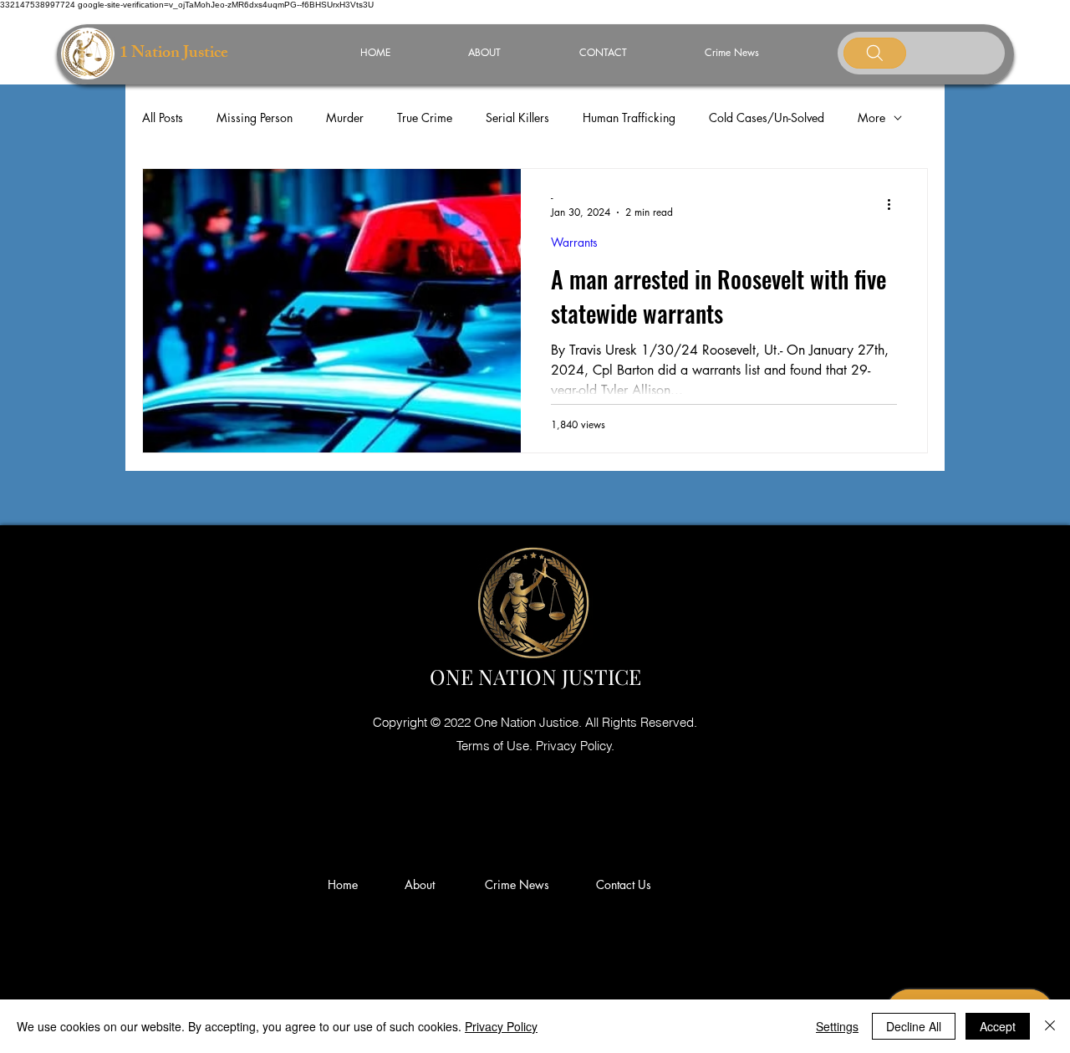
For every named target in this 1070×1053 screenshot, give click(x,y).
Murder (345, 117)
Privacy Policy (501, 1026)
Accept (998, 1026)
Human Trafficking (629, 117)
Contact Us (623, 884)
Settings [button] (837, 1026)
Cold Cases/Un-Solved (766, 117)
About (426, 884)
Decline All (913, 1026)
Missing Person (255, 117)
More (871, 117)
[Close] (1050, 1026)
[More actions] (894, 204)
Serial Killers (517, 117)
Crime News (520, 884)
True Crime (424, 117)
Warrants (574, 242)
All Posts (162, 117)
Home (346, 884)
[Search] (874, 53)
